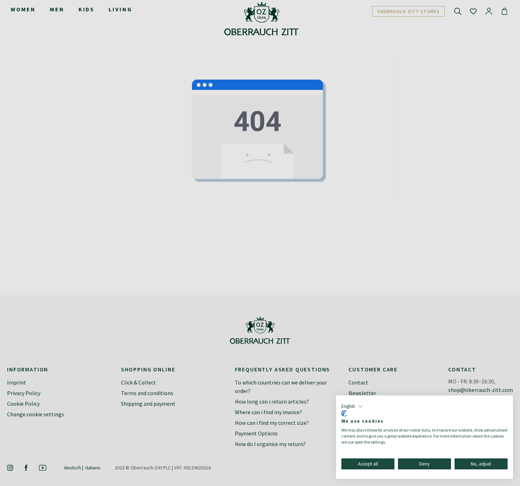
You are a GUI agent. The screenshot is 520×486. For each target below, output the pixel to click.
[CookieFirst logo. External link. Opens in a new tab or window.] (344, 413)
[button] (352, 406)
